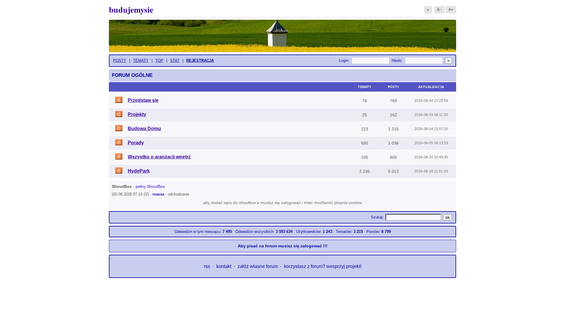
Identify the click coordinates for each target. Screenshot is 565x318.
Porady (136, 142)
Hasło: (397, 60)
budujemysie (131, 10)
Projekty (137, 114)
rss (207, 266)
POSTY (119, 60)
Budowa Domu (144, 128)
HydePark (139, 170)
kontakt (223, 266)
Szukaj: (377, 217)
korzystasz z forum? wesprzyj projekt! (322, 266)
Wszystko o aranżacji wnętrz (159, 156)
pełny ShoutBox (150, 186)
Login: (344, 60)
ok (447, 217)
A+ (450, 9)
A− (439, 9)
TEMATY (141, 60)
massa (158, 194)
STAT (175, 60)
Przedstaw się (143, 100)
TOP (159, 60)
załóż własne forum (257, 266)
